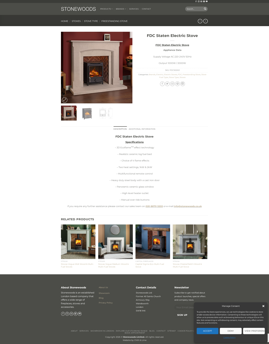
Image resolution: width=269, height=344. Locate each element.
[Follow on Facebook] (196, 2)
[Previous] (65, 67)
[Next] (127, 67)
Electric (159, 74)
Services (134, 9)
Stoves (76, 21)
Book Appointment (135, 333)
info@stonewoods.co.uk (188, 206)
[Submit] (205, 9)
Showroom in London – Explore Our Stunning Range (119, 331)
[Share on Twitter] (167, 83)
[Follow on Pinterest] (204, 2)
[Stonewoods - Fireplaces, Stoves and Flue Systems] (78, 9)
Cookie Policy (229, 337)
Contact (146, 9)
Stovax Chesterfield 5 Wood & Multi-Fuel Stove (187, 265)
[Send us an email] (201, 2)
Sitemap (171, 331)
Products (105, 9)
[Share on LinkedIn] (182, 83)
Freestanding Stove (114, 21)
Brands (120, 9)
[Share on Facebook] (162, 83)
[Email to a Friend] (172, 83)
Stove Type (91, 21)
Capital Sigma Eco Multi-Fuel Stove (149, 265)
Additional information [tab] (142, 129)
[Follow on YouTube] (206, 2)
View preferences (255, 331)
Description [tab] (120, 129)
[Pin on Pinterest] (177, 83)
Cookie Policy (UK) (187, 331)
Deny (231, 331)
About (74, 331)
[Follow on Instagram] (199, 2)
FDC (180, 74)
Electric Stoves (170, 74)
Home (64, 21)
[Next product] (200, 21)
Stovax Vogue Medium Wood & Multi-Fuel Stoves (113, 265)
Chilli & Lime (140, 340)
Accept (207, 331)
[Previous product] (205, 21)
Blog (152, 331)
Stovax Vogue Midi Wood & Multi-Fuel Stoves (77, 265)
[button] (263, 306)
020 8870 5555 (154, 206)
